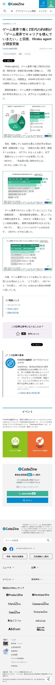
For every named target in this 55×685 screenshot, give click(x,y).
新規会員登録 (28, 493)
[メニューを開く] (4, 4)
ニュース (27, 54)
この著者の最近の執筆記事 (28, 392)
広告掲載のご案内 (41, 556)
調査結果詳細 (13, 312)
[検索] (5, 11)
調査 (20, 54)
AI (12, 10)
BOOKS (35, 579)
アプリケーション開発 (26, 10)
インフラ (43, 10)
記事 (34, 567)
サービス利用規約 (17, 658)
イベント (7, 579)
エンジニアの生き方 (10, 54)
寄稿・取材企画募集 (15, 556)
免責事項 (14, 651)
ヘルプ (13, 639)
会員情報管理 (16, 647)
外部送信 (14, 666)
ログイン (29, 500)
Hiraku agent (12, 308)
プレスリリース (13, 305)
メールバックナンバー (29, 486)
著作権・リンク (16, 643)
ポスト (10, 60)
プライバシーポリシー (19, 662)
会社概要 (14, 654)
